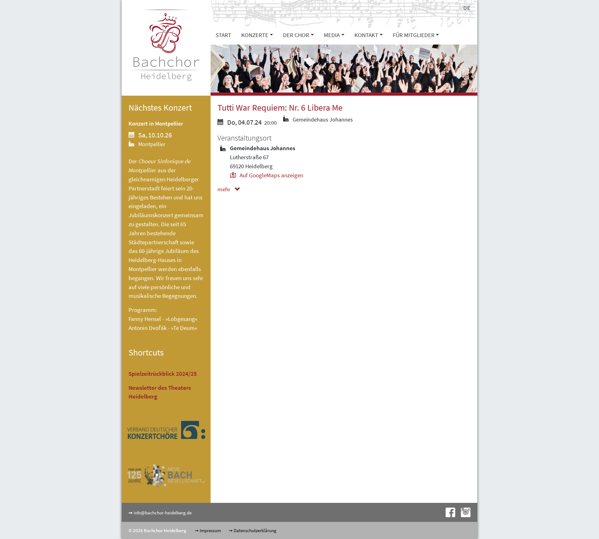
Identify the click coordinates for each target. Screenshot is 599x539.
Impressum (210, 530)
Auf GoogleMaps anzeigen (270, 175)
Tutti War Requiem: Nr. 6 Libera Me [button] (280, 107)
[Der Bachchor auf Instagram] (463, 512)
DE (466, 8)
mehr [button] (224, 189)
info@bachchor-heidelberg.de (163, 513)
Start (223, 35)
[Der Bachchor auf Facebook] (448, 512)
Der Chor (296, 35)
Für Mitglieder (414, 35)
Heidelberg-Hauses (152, 260)
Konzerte (254, 35)
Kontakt (366, 35)
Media (332, 35)
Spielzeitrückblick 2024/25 (163, 373)
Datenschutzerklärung (255, 530)
